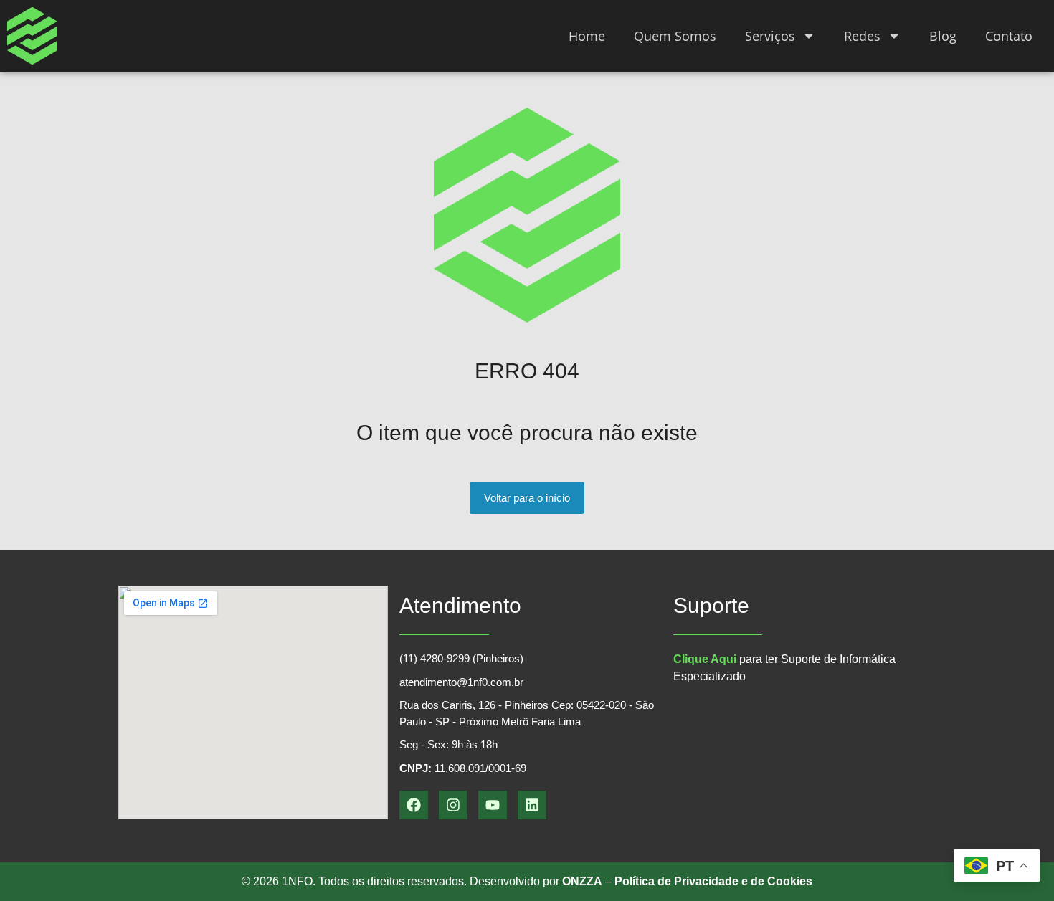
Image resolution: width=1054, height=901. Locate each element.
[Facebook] (413, 805)
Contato (1008, 35)
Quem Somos (675, 35)
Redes (862, 35)
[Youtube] (492, 805)
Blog (942, 35)
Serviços (770, 35)
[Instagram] (453, 805)
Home (587, 35)
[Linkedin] (532, 805)
